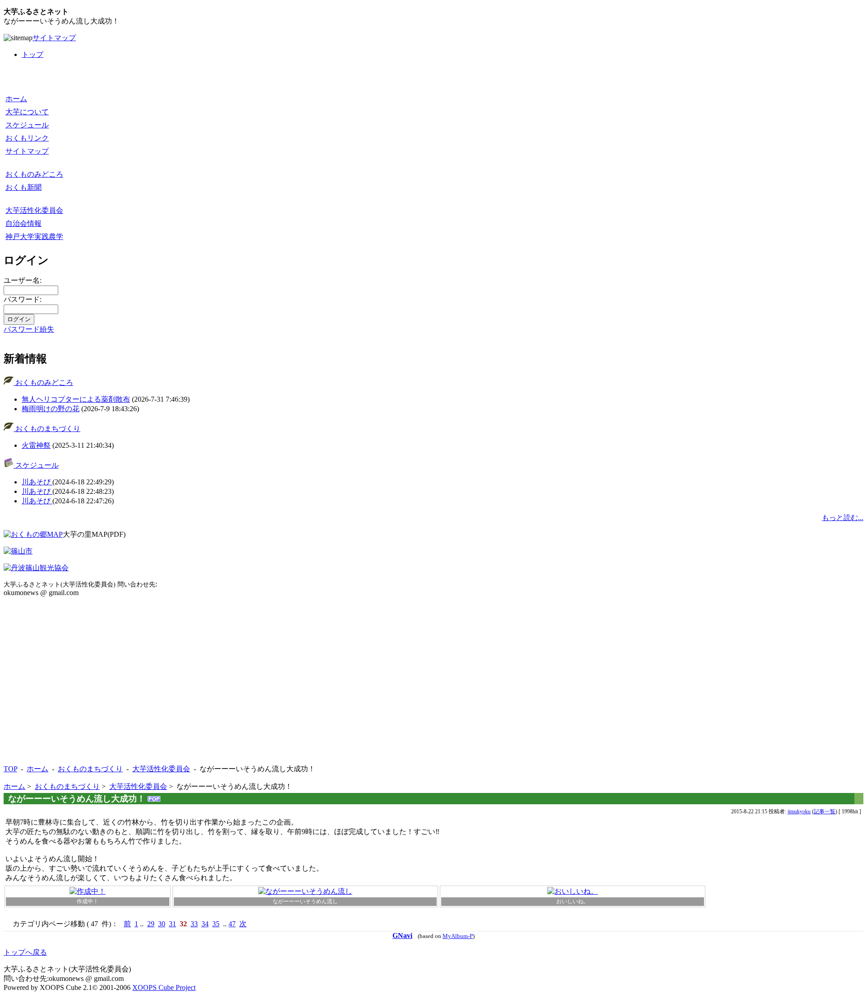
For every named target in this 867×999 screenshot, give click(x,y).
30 (161, 924)
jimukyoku (799, 811)
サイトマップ (54, 38)
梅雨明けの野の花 (50, 409)
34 (205, 924)
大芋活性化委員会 (34, 210)
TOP (10, 769)
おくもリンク (27, 138)
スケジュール (27, 125)
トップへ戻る (25, 952)
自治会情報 (23, 223)
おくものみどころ (34, 174)
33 (194, 924)
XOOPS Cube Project (164, 987)
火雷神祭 (36, 445)
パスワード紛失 (29, 329)
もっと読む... (842, 517)
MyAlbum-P (458, 936)
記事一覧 (824, 811)
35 (215, 924)
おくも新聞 (23, 187)
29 (150, 924)
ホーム (16, 99)
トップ (32, 54)
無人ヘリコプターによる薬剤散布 (76, 399)
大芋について (27, 112)
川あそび (37, 482)
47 (232, 924)
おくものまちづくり (47, 428)
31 (172, 924)
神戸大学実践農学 (34, 236)
